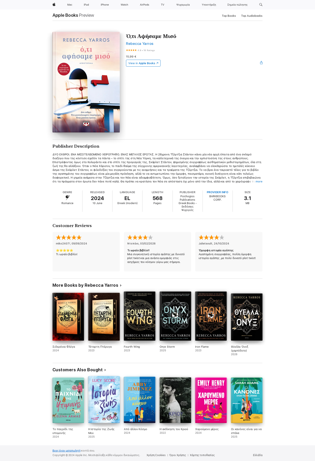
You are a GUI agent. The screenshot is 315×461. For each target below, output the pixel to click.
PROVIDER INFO (217, 192)
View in (141, 63)
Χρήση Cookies (156, 455)
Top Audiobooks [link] (251, 15)
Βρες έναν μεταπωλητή (66, 450)
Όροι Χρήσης (177, 455)
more (259, 181)
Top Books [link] (229, 15)
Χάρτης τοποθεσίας (202, 455)
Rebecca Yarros (140, 43)
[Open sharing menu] (261, 63)
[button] (261, 4)
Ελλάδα (257, 455)
